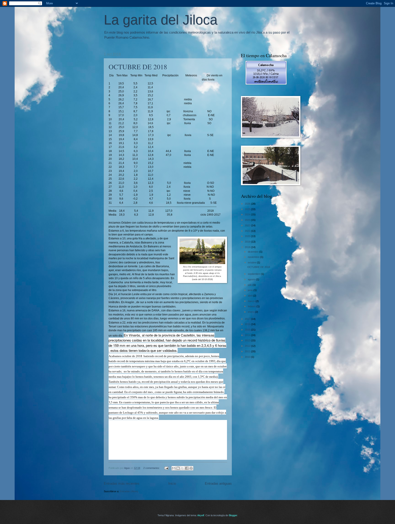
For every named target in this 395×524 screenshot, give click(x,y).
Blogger (233, 515)
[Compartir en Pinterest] (191, 468)
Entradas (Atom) (129, 491)
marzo (252, 301)
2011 (248, 351)
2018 (248, 247)
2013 (248, 340)
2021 (248, 231)
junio (251, 290)
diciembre (253, 251)
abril (250, 295)
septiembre (254, 274)
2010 (248, 357)
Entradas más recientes (121, 483)
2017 (248, 319)
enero (251, 311)
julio (250, 284)
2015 (248, 329)
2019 (248, 241)
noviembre (254, 257)
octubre (252, 262)
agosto (252, 279)
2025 (248, 209)
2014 (248, 335)
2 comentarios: (151, 468)
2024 (248, 214)
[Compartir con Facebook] (186, 468)
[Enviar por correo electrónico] (173, 468)
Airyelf (200, 515)
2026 (248, 203)
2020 (248, 236)
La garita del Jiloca (160, 19)
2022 (248, 225)
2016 (248, 324)
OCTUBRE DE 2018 (138, 66)
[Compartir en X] (182, 468)
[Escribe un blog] (178, 468)
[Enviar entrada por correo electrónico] (166, 468)
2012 (248, 346)
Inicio (172, 483)
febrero (252, 306)
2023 (248, 220)
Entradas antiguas (218, 483)
